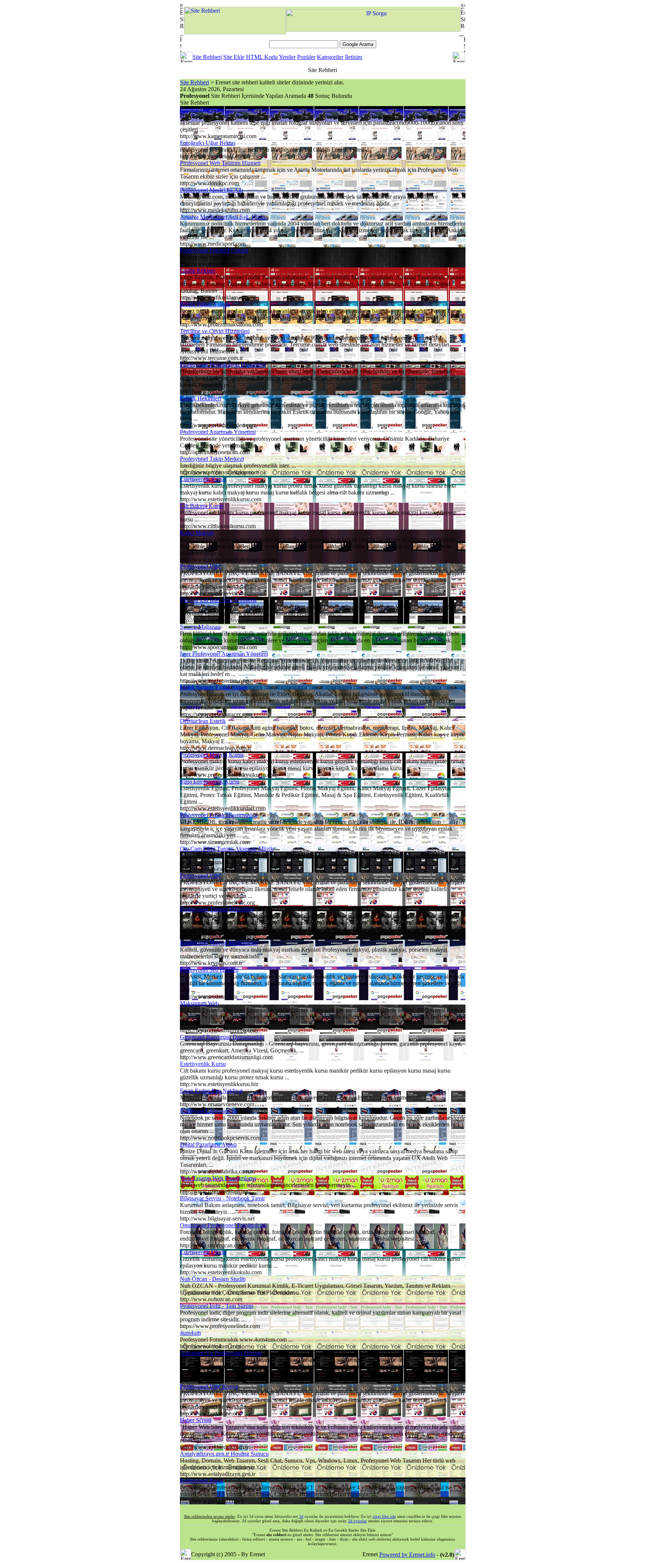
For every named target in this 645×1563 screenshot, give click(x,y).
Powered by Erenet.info (407, 1554)
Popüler (306, 57)
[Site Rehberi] (235, 32)
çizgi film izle (384, 1516)
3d (301, 1516)
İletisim (353, 57)
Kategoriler (330, 57)
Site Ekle (233, 57)
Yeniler (287, 57)
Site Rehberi (207, 57)
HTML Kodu (262, 57)
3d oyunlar (357, 1521)
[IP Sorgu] (373, 30)
